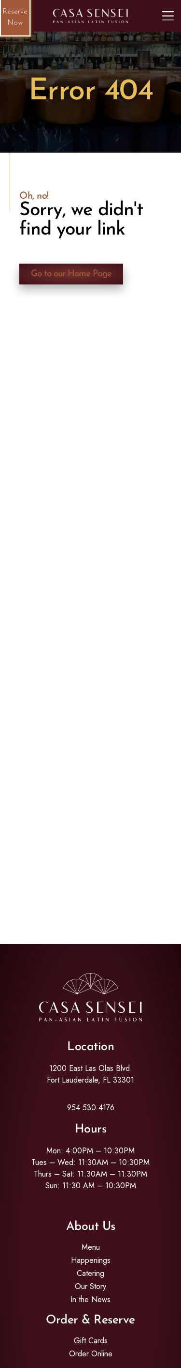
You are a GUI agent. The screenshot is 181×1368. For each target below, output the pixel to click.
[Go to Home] (90, 16)
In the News (90, 1300)
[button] (168, 16)
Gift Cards (91, 1341)
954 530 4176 (90, 1107)
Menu (91, 1247)
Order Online (90, 1354)
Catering (90, 1273)
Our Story (90, 1286)
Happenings (91, 1260)
